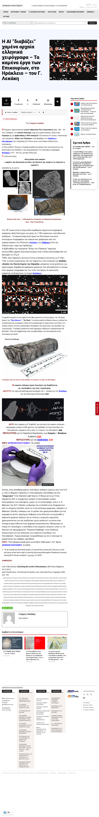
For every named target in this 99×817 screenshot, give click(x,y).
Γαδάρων (46, 242)
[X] (91, 694)
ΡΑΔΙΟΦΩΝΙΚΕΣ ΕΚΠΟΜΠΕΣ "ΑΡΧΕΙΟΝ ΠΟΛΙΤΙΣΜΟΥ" (55, 700)
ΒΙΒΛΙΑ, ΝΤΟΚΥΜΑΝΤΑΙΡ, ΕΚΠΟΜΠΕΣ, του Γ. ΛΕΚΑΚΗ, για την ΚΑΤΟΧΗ (41, 731)
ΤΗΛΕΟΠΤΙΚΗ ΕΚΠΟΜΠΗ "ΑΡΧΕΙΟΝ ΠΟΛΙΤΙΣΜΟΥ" (25, 731)
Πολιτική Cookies (87, 705)
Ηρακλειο (36, 668)
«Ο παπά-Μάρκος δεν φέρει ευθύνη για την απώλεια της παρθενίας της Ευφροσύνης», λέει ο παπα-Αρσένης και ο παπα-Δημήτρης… (83, 155)
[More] (58, 101)
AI (10, 668)
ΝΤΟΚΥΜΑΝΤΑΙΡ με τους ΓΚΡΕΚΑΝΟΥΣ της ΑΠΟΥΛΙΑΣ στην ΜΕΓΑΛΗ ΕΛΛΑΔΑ (25, 756)
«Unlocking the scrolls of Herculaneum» (32, 567)
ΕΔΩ (47, 394)
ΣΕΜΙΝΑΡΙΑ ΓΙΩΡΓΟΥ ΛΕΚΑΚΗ (42, 707)
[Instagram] (87, 694)
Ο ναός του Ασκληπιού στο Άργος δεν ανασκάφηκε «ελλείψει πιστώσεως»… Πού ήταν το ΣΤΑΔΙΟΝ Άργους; (83, 181)
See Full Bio (23, 618)
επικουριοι (17, 668)
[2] (35, 153)
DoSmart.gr (25, 773)
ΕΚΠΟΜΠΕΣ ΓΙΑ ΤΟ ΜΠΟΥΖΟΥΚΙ (56, 706)
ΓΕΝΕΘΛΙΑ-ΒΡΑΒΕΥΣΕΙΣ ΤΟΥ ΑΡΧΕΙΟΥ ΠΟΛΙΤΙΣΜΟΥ (42, 712)
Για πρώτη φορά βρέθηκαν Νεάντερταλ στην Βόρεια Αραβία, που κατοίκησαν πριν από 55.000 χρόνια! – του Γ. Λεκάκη (83, 165)
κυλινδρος (53, 668)
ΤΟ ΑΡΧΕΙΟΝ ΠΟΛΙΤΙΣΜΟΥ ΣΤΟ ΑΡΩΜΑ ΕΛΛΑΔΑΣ (24, 706)
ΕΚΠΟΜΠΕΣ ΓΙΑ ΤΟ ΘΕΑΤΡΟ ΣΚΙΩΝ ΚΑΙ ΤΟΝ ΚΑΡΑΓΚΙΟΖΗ (56, 729)
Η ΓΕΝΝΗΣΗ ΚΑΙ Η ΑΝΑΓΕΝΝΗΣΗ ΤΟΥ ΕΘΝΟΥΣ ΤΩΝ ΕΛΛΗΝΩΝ (24, 738)
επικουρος (27, 668)
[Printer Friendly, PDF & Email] (7, 609)
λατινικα (62, 668)
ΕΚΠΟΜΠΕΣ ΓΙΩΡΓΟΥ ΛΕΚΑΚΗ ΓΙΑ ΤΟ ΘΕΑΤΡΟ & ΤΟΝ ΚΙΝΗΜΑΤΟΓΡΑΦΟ (25, 764)
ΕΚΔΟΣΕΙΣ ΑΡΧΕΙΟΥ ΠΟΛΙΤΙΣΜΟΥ (41, 703)
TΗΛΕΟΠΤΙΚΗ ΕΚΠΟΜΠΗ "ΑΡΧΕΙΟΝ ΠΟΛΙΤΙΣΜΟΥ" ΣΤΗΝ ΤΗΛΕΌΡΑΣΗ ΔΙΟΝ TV (25, 718)
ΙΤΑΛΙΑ (44, 668)
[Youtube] (84, 698)
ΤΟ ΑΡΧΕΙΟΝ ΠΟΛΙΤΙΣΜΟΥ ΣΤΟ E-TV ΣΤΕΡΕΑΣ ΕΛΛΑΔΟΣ (25, 725)
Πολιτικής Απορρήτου (88, 707)
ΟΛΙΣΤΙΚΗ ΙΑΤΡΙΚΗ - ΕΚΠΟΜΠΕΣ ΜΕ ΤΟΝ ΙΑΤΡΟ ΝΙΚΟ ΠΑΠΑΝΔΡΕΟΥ (57, 718)
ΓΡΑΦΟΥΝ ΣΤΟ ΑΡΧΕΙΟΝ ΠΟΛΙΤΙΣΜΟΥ (42, 723)
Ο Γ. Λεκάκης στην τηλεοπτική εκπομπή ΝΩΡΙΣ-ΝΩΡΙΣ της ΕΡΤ (25, 699)
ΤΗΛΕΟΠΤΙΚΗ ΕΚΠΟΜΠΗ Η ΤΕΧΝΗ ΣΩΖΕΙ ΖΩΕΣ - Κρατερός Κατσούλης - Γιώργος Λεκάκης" (25, 747)
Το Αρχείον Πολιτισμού (88, 709)
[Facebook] (84, 694)
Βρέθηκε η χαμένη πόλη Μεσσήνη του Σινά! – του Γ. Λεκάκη (82, 174)
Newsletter (97, 409)
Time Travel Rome (36, 222)
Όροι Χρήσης (86, 702)
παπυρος (29, 670)
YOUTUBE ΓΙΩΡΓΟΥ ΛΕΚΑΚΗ (24, 711)
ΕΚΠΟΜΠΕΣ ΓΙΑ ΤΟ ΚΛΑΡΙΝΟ (56, 711)
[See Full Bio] (28, 618)
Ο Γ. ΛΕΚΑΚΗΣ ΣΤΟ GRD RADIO (56, 724)
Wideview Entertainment (42, 773)
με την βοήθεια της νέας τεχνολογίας (34, 388)
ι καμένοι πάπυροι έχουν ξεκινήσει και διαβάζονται (35, 385)
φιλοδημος (39, 670)
